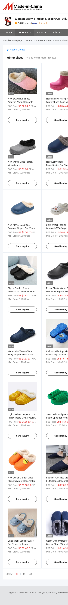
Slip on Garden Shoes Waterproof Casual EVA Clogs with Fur (22, 291)
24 (17, 574)
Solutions (57, 32)
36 (24, 573)
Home (9, 32)
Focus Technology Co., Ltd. (40, 592)
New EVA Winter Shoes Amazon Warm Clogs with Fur (20, 102)
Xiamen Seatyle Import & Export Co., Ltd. (41, 18)
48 (30, 573)
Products (26, 32)
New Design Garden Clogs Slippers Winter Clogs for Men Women (22, 481)
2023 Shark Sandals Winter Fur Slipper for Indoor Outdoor (21, 544)
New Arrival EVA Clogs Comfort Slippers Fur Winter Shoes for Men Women (21, 228)
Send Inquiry (22, 120)
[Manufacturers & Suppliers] (23, 6)
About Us (41, 32)
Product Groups (17, 49)
